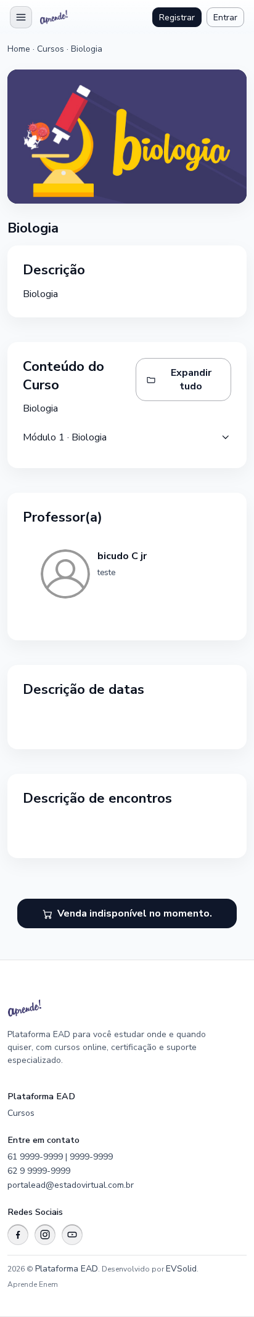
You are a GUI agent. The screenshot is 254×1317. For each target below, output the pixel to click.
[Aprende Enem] (112, 1008)
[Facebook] (17, 1234)
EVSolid (181, 1269)
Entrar (225, 17)
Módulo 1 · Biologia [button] (65, 437)
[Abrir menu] (21, 17)
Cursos (50, 49)
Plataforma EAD (66, 1269)
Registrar (177, 17)
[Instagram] (45, 1234)
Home (18, 49)
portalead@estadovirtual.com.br (70, 1185)
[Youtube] (72, 1234)
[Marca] (54, 17)
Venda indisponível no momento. (134, 913)
